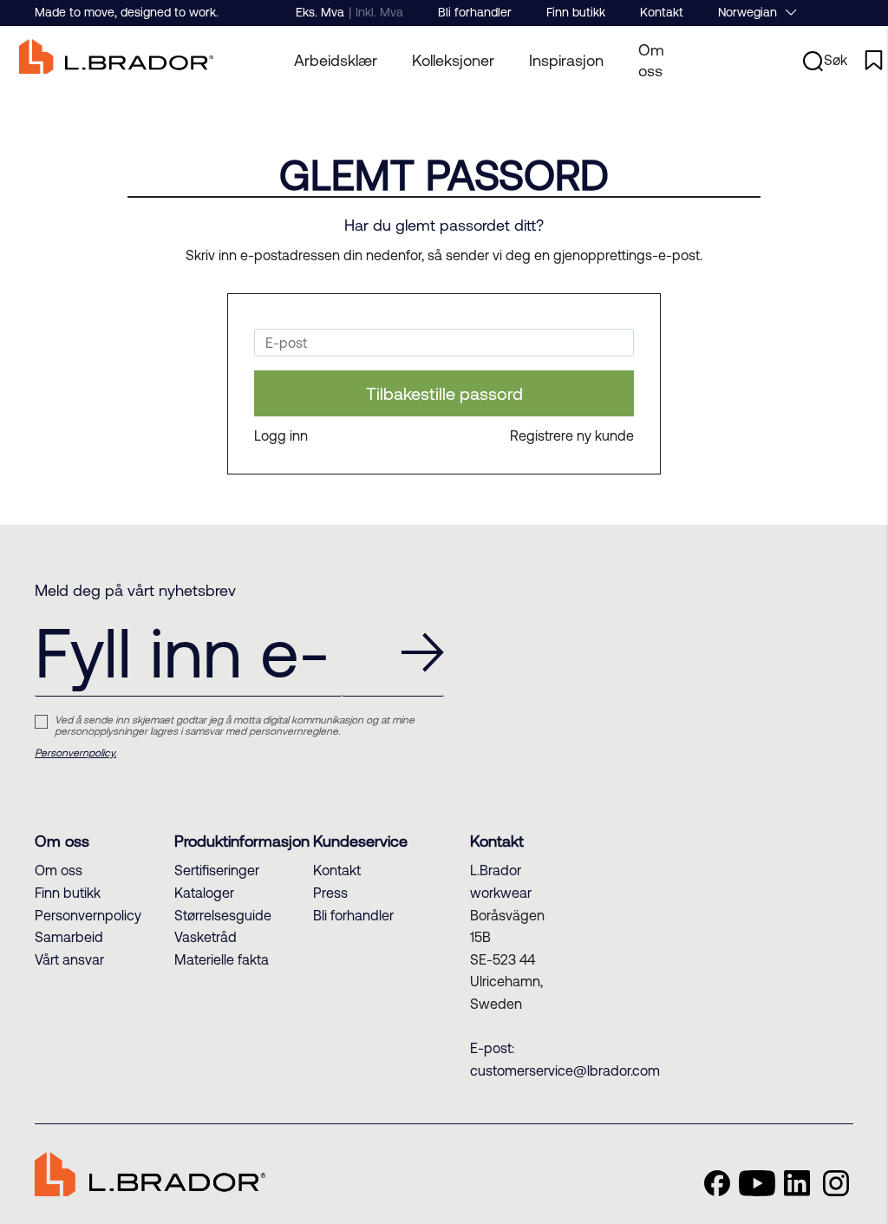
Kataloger (204, 892)
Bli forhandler (475, 12)
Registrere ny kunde (572, 435)
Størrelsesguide (222, 915)
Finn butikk (575, 12)
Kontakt (661, 12)
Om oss (651, 60)
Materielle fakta (221, 959)
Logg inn (281, 435)
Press (330, 892)
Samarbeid (69, 937)
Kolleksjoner (453, 60)
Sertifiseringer (216, 870)
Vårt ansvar (69, 959)
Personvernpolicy (88, 915)
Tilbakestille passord (444, 393)
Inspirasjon (566, 60)
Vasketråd (205, 937)
